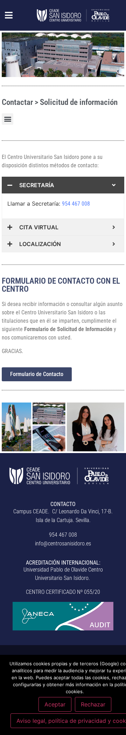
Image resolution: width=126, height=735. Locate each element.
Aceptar (54, 704)
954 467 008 (76, 203)
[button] (5, 15)
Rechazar (93, 704)
